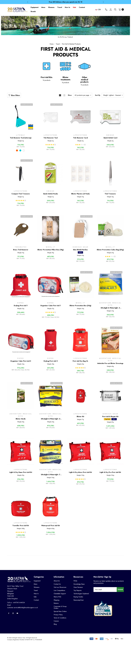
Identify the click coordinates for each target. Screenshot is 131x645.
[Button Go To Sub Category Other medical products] (84, 66)
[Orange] (17, 150)
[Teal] (20, 150)
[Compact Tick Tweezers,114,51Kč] (20, 173)
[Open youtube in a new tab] (17, 613)
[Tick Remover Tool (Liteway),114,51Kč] (20, 117)
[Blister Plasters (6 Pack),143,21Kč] (80, 173)
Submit (120, 589)
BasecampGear (79, 600)
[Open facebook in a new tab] (8, 613)
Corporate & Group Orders (60, 607)
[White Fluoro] (23, 150)
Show (70, 95)
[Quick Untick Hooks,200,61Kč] (50, 173)
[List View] (64, 95)
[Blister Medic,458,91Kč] (20, 396)
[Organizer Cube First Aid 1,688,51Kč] (50, 285)
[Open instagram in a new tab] (13, 613)
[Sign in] (110, 9)
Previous (28, 2)
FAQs (75, 581)
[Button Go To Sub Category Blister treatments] (65, 66)
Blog (55, 624)
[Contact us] (106, 9)
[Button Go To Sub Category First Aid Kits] (46, 66)
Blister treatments (65, 78)
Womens (36, 587)
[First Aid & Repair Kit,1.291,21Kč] (110, 396)
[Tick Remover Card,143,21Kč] (80, 117)
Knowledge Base (79, 584)
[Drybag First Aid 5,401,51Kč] (50, 340)
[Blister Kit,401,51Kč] (80, 396)
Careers (56, 621)
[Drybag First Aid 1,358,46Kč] (20, 285)
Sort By (97, 95)
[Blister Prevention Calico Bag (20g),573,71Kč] (110, 229)
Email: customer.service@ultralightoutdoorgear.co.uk (22, 606)
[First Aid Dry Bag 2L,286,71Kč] (80, 340)
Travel (36, 590)
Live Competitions (59, 590)
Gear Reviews (78, 587)
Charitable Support (60, 594)
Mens (35, 584)
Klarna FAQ (57, 597)
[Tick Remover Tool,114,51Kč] (50, 117)
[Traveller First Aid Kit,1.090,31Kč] (20, 505)
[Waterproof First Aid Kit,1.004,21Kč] (50, 505)
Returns (56, 603)
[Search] (115, 9)
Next (103, 2)
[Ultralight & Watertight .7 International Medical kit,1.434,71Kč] (50, 451)
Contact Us (57, 584)
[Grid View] (60, 95)
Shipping (56, 600)
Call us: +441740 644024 (16, 602)
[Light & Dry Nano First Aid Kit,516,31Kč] (20, 451)
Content (36, 600)
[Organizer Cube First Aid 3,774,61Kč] (20, 340)
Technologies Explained (81, 594)
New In (36, 594)
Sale (35, 597)
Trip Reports (78, 590)
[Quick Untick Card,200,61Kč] (110, 117)
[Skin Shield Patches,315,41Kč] (80, 229)
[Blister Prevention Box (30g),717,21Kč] (80, 285)
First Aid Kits (46, 77)
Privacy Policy (58, 615)
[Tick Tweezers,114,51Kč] (110, 173)
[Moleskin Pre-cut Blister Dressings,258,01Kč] (110, 340)
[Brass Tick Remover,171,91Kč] (20, 229)
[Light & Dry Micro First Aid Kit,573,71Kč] (80, 451)
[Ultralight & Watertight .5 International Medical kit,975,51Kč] (50, 396)
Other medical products (84, 79)
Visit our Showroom (60, 587)
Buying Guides (78, 597)
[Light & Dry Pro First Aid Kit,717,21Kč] (110, 451)
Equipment (37, 581)
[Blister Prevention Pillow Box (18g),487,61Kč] (50, 229)
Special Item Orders (60, 611)
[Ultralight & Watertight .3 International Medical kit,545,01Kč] (110, 285)
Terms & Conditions (60, 618)
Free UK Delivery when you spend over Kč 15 (65, 2)
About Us (57, 581)
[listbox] (113, 95)
